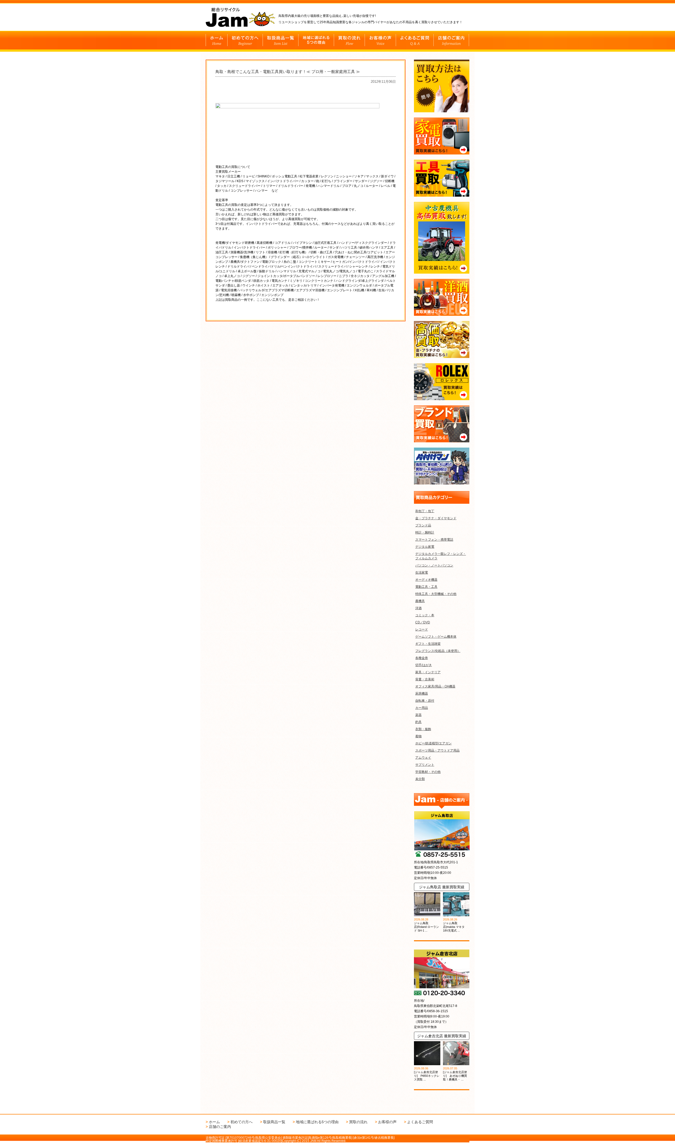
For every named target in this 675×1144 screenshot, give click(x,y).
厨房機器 (421, 693)
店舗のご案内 (220, 1126)
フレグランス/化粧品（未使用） (437, 651)
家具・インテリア (428, 672)
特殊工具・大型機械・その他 (435, 594)
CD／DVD (422, 622)
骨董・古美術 (424, 679)
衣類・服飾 (423, 729)
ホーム (214, 1122)
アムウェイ (423, 757)
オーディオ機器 (426, 579)
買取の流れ (358, 1122)
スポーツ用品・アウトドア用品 (437, 750)
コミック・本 (424, 615)
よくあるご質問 (420, 1122)
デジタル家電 (424, 547)
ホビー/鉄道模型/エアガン (433, 743)
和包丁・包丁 (424, 511)
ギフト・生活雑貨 (428, 644)
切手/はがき (423, 665)
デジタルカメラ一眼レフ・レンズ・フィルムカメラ (440, 556)
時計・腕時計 (424, 532)
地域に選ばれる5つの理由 (317, 1122)
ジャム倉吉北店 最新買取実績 (441, 1036)
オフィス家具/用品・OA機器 (435, 686)
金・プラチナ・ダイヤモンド (435, 518)
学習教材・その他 (428, 772)
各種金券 (421, 658)
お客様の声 (387, 1122)
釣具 (418, 722)
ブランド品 (423, 525)
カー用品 (421, 708)
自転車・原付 (424, 700)
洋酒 (418, 608)
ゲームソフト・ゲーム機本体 (435, 636)
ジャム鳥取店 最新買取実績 (441, 887)
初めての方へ (241, 1122)
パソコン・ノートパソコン (434, 565)
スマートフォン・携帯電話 (434, 539)
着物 (418, 736)
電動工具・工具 (426, 587)
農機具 (420, 601)
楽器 (418, 715)
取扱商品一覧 (274, 1122)
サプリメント (424, 765)
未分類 (420, 779)
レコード (421, 629)
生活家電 (421, 572)
